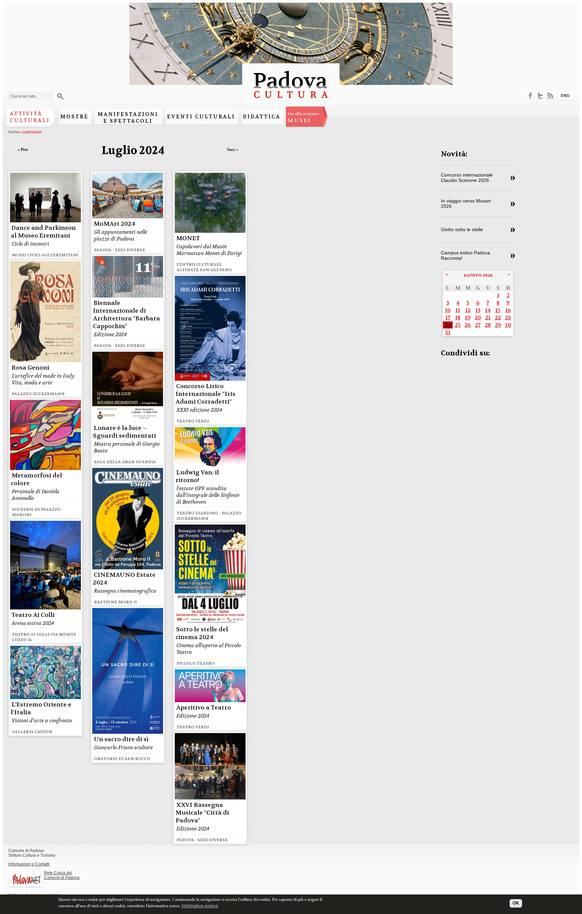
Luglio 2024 (133, 150)
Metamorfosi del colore (36, 479)
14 (488, 310)
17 (447, 317)
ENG (565, 95)
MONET (188, 238)
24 (448, 324)
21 (487, 317)
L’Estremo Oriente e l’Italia (41, 708)
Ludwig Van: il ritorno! (197, 476)
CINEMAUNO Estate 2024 (124, 579)
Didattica (262, 116)
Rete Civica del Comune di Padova (61, 875)
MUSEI (303, 117)
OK (516, 903)
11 (457, 310)
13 (478, 310)
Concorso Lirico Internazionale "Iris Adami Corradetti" (205, 394)
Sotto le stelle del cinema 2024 (201, 633)
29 (498, 324)
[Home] (291, 101)
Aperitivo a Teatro (203, 708)
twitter (540, 96)
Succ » (232, 149)
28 (488, 324)
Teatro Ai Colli (33, 615)
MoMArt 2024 (114, 224)
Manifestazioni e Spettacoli (128, 117)
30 (508, 324)
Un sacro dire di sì (121, 739)
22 (498, 317)
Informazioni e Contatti (29, 864)
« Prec (23, 149)
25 (458, 324)
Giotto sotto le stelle (462, 229)
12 (468, 310)
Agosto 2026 (478, 275)
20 (478, 317)
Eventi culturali (201, 116)
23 (508, 317)
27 (478, 324)
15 (497, 310)
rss (550, 96)
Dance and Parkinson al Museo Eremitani (43, 232)
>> (513, 178)
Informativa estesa (200, 905)
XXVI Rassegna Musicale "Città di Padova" (202, 812)
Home (13, 132)
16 (508, 310)
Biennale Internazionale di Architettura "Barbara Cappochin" (126, 314)
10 (448, 310)
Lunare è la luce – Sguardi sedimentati (124, 432)
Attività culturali (30, 117)
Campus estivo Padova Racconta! (465, 255)
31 (447, 332)
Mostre (74, 116)
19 (468, 317)
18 (457, 317)
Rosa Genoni (30, 368)
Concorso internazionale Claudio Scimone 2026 (467, 177)
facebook (530, 96)
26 (467, 324)
